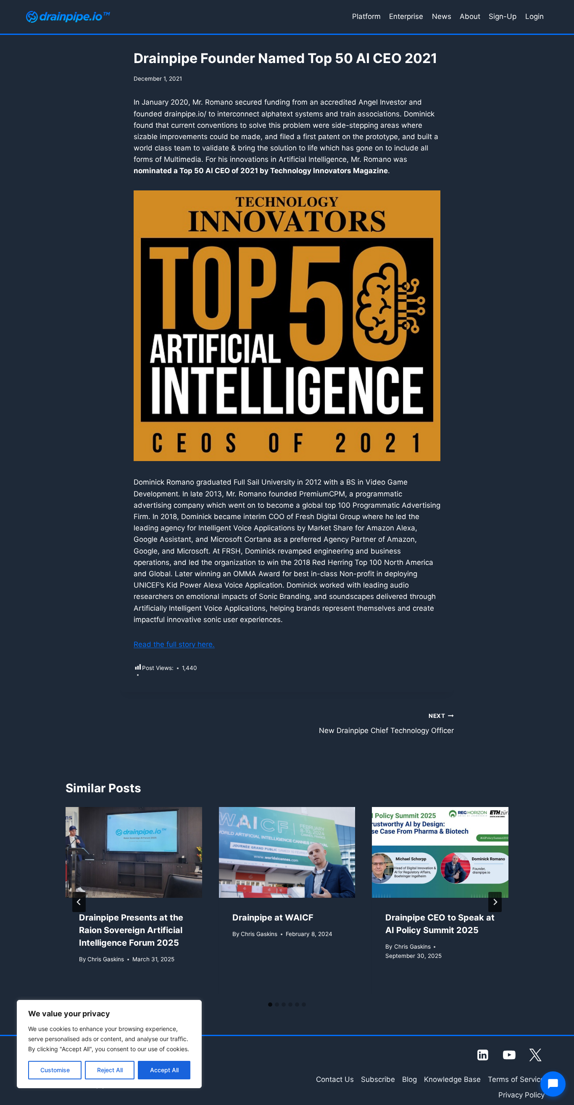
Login (534, 16)
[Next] (495, 902)
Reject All (110, 1069)
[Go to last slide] (79, 902)
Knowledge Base (452, 1079)
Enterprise (406, 16)
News (441, 16)
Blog (409, 1079)
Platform (366, 16)
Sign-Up (502, 16)
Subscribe (378, 1079)
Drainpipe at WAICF (272, 917)
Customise (55, 1069)
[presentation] (134, 852)
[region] (109, 1044)
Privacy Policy (521, 1095)
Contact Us (335, 1079)
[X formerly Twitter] (535, 1055)
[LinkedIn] (483, 1055)
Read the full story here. (174, 644)
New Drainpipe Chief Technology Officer (386, 723)
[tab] (270, 1004)
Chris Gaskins (105, 959)
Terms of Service (516, 1079)
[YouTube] (509, 1055)
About (470, 16)
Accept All (164, 1069)
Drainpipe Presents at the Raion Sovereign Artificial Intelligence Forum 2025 (131, 930)
